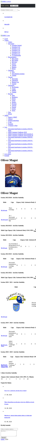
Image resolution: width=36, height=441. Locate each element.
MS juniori (15, 60)
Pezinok (14, 104)
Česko (14, 89)
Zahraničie (11, 85)
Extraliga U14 (16, 52)
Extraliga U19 (16, 48)
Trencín (14, 105)
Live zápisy (7, 154)
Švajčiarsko (15, 87)
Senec (13, 110)
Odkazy (10, 119)
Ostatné (14, 75)
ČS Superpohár (16, 55)
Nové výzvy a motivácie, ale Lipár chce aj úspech (15, 390)
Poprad (14, 107)
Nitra (13, 95)
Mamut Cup (15, 82)
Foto (9, 112)
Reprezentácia (12, 57)
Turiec (14, 100)
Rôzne (14, 69)
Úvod (6, 38)
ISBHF (14, 90)
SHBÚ (6, 115)
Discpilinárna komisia (18, 74)
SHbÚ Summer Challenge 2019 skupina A (20, 134)
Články (6, 40)
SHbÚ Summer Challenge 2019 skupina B (20, 135)
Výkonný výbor (12, 125)
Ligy (5, 127)
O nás (10, 122)
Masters (14, 67)
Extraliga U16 (16, 47)
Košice (14, 109)
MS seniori (15, 58)
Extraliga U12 (16, 53)
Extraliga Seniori (17, 45)
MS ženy (14, 62)
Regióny (10, 94)
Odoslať (3, 437)
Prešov (14, 99)
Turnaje (14, 65)
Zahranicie (15, 80)
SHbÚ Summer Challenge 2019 (17, 132)
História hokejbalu (13, 120)
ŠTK (13, 72)
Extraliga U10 (16, 50)
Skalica (14, 102)
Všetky (10, 42)
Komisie (10, 124)
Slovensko (11, 43)
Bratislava (15, 97)
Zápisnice (11, 70)
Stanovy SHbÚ (12, 117)
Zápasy (14, 64)
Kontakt (6, 155)
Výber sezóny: (5, 5)
